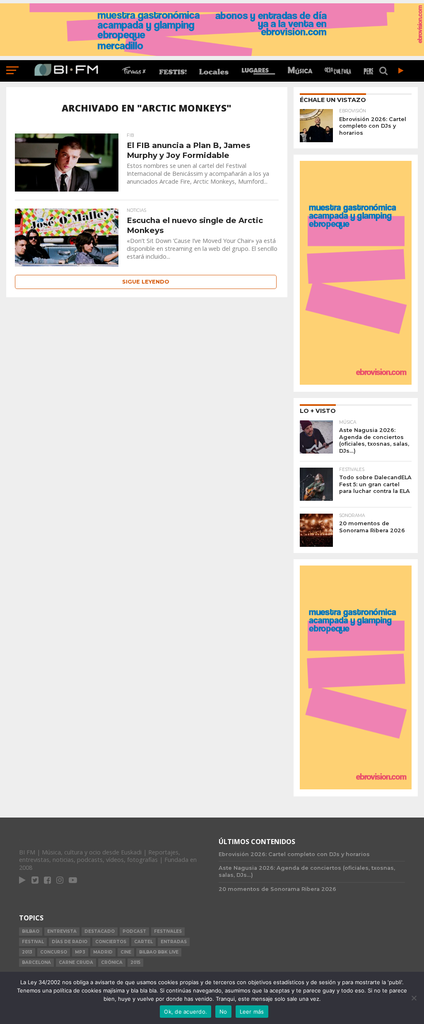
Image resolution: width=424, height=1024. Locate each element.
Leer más (252, 1011)
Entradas (174, 941)
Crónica (112, 962)
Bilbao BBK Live (158, 952)
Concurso (53, 952)
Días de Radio (69, 941)
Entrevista (62, 931)
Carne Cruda (76, 962)
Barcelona (36, 962)
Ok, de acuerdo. (185, 1011)
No (223, 1011)
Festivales (168, 931)
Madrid (103, 952)
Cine (125, 952)
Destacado (99, 931)
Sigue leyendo (145, 282)
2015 (135, 962)
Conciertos (110, 941)
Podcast (134, 931)
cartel (143, 941)
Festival (33, 941)
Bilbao (30, 931)
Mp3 (80, 952)
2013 (27, 952)
